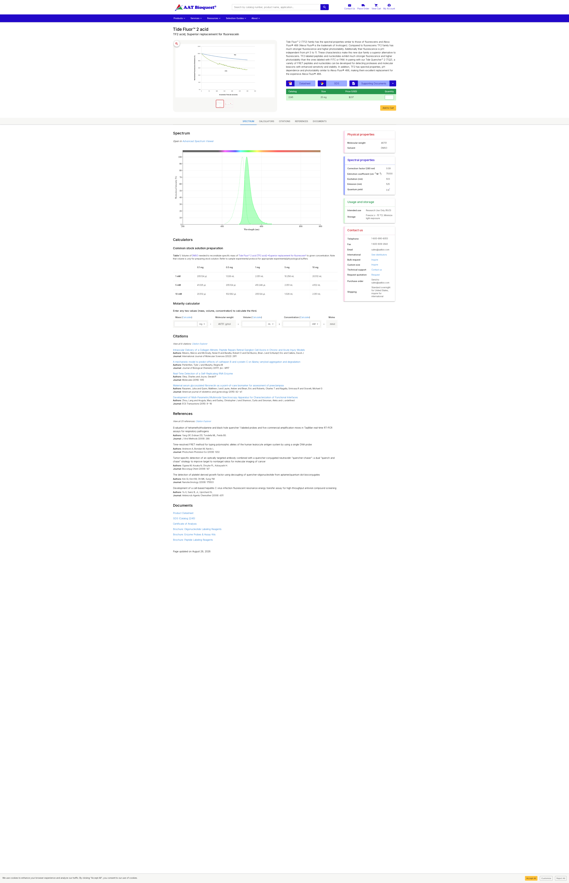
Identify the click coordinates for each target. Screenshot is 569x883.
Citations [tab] (284, 121)
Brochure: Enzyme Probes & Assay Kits (194, 534)
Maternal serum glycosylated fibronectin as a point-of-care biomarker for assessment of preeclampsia (228, 385)
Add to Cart (388, 108)
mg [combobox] (200, 324)
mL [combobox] (269, 324)
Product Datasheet (183, 513)
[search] (324, 7)
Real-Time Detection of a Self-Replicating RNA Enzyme (203, 373)
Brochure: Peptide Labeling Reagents (193, 539)
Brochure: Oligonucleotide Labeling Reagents (197, 529)
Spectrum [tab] (248, 121)
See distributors (379, 254)
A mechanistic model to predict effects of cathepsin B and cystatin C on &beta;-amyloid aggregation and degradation (236, 361)
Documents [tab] (320, 121)
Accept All (531, 878)
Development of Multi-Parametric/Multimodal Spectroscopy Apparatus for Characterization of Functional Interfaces (235, 397)
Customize (546, 878)
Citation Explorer (199, 343)
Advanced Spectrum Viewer (198, 141)
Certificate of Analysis (185, 523)
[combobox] (276, 7)
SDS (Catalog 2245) (184, 518)
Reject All (561, 878)
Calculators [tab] (266, 121)
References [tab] (301, 121)
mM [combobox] (314, 324)
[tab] (220, 104)
